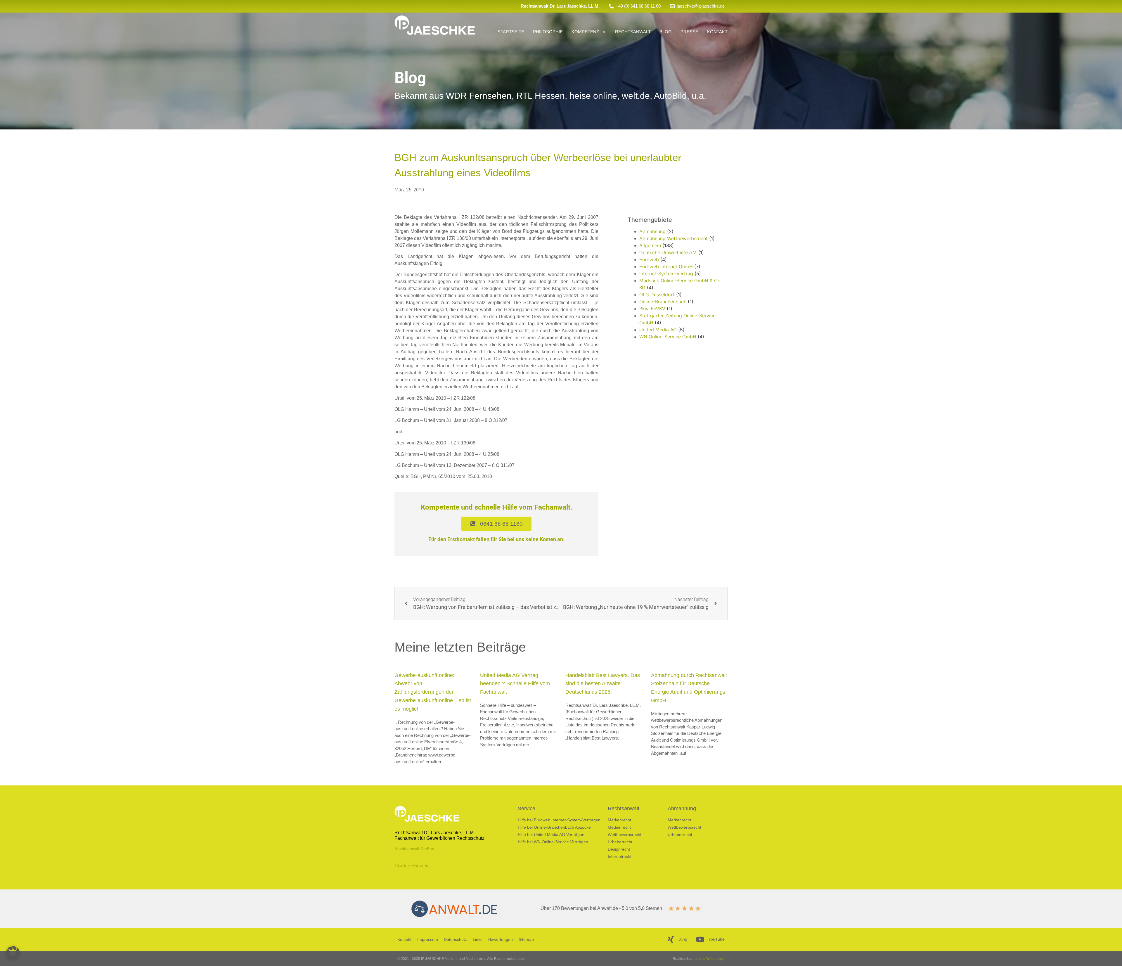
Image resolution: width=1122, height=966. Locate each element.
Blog (665, 31)
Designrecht (619, 849)
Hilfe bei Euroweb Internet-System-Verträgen (559, 820)
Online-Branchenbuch (662, 301)
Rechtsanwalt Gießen (414, 848)
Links (477, 939)
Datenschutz (455, 939)
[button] (13, 953)
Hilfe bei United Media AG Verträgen (551, 834)
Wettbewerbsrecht (624, 834)
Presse (689, 31)
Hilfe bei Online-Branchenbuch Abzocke (554, 827)
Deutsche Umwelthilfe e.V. (668, 252)
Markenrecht (619, 820)
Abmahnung (652, 231)
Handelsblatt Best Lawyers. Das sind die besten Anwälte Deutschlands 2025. (602, 683)
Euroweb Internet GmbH (666, 266)
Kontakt (717, 31)
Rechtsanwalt (633, 31)
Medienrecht (619, 827)
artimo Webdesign (709, 959)
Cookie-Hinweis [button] (412, 865)
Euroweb (649, 259)
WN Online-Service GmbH (667, 337)
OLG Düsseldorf (657, 294)
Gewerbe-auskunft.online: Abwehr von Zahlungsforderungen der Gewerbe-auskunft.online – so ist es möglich (432, 692)
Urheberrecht (620, 841)
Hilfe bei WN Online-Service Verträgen (553, 841)
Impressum (427, 939)
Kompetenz (585, 31)
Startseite (511, 31)
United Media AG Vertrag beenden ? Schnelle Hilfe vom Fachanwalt (515, 683)
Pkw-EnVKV (652, 308)
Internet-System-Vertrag (666, 273)
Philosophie (548, 31)
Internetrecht (619, 856)
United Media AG (658, 330)
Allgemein (650, 245)
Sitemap (526, 939)
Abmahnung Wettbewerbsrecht (673, 238)
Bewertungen (500, 939)
